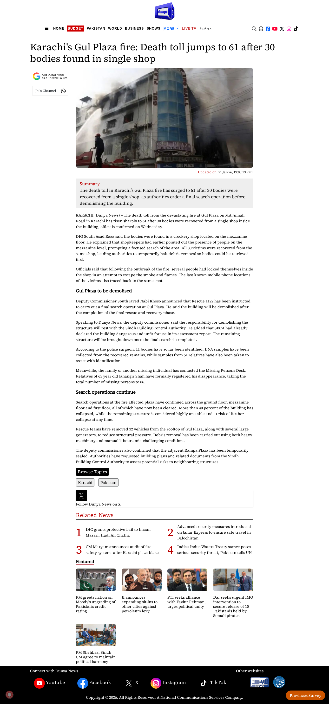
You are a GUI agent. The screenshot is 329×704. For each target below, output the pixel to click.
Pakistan (96, 28)
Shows (153, 28)
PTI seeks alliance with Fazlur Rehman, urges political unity (186, 602)
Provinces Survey (305, 695)
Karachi (85, 482)
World (115, 28)
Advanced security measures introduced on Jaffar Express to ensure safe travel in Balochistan (214, 532)
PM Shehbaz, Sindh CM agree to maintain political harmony (96, 657)
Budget (75, 28)
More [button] (170, 29)
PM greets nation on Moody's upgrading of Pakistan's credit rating (95, 604)
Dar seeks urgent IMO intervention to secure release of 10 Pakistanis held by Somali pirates (233, 606)
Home (58, 28)
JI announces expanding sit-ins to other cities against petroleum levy (140, 604)
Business (134, 28)
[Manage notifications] (9, 694)
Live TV (189, 28)
